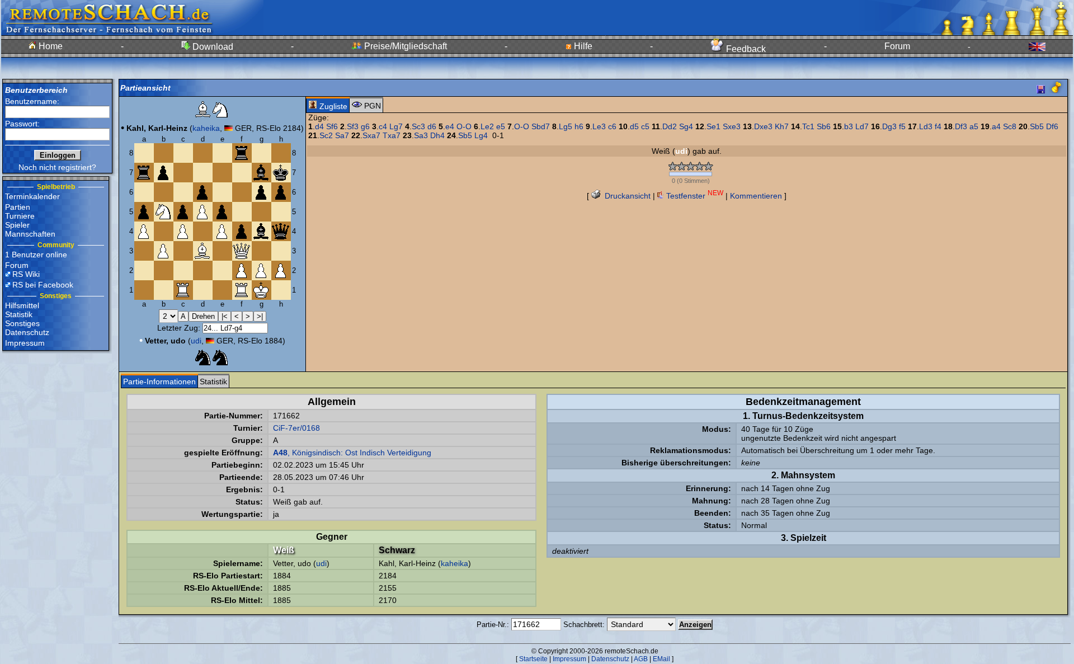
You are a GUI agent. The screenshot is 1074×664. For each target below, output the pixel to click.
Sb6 (824, 126)
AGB (641, 659)
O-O (464, 126)
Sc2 (326, 135)
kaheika (206, 128)
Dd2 (669, 126)
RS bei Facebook (42, 284)
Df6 (1052, 126)
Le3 (599, 126)
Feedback (745, 49)
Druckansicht (626, 195)
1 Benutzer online (36, 254)
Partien (17, 207)
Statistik (18, 314)
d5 (634, 126)
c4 (383, 126)
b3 (848, 126)
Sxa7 (371, 135)
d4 (319, 126)
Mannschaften (30, 233)
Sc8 (1009, 126)
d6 (431, 126)
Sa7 (342, 135)
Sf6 (332, 126)
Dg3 (889, 126)
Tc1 (808, 126)
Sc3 (418, 126)
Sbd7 (540, 126)
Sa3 (421, 135)
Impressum (25, 342)
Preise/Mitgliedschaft (404, 46)
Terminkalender (32, 196)
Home (49, 46)
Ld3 (925, 126)
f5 (902, 126)
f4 (938, 126)
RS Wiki (26, 274)
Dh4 (437, 135)
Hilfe (582, 46)
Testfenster (693, 195)
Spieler (17, 224)
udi (196, 340)
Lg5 (565, 126)
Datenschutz (27, 332)
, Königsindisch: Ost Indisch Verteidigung (352, 452)
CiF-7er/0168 (296, 427)
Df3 (961, 126)
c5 (645, 126)
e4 (449, 126)
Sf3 (353, 126)
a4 (996, 126)
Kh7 (782, 126)
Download (211, 46)
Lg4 (481, 135)
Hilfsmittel (22, 305)
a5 (973, 126)
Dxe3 (763, 126)
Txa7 (392, 135)
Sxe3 (732, 126)
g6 (365, 126)
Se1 (713, 126)
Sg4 (686, 126)
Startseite (533, 659)
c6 (612, 126)
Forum (897, 46)
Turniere (20, 215)
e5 (500, 126)
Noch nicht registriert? (57, 167)
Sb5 (1037, 126)
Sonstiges (22, 323)
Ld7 (862, 126)
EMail (661, 659)
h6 (578, 126)
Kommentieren (756, 195)
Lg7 (396, 126)
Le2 (487, 126)
